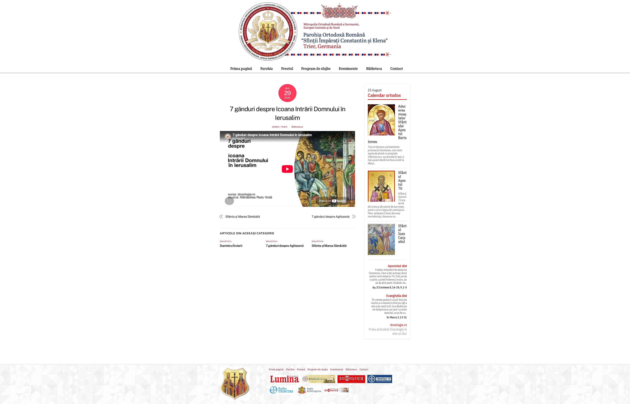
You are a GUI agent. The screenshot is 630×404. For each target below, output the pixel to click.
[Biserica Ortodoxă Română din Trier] (315, 59)
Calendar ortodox (384, 95)
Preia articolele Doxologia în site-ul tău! (388, 331)
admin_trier (279, 127)
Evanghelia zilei (396, 296)
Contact (396, 68)
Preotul (287, 68)
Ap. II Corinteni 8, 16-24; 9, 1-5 (389, 287)
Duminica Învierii (231, 245)
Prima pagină (241, 68)
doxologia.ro (398, 325)
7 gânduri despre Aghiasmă (330, 216)
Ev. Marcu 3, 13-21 (397, 317)
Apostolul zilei (397, 266)
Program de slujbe (316, 68)
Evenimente (348, 68)
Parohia (266, 68)
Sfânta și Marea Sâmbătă (242, 216)
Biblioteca (374, 68)
